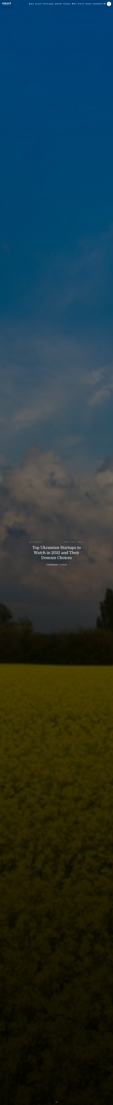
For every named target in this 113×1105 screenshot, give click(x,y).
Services (82, 4)
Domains (37, 542)
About (32, 4)
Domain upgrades (49, 4)
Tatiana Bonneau (53, 564)
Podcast (39, 4)
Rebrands (59, 4)
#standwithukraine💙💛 (98, 4)
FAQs (75, 4)
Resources (68, 4)
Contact (89, 4)
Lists (41, 542)
